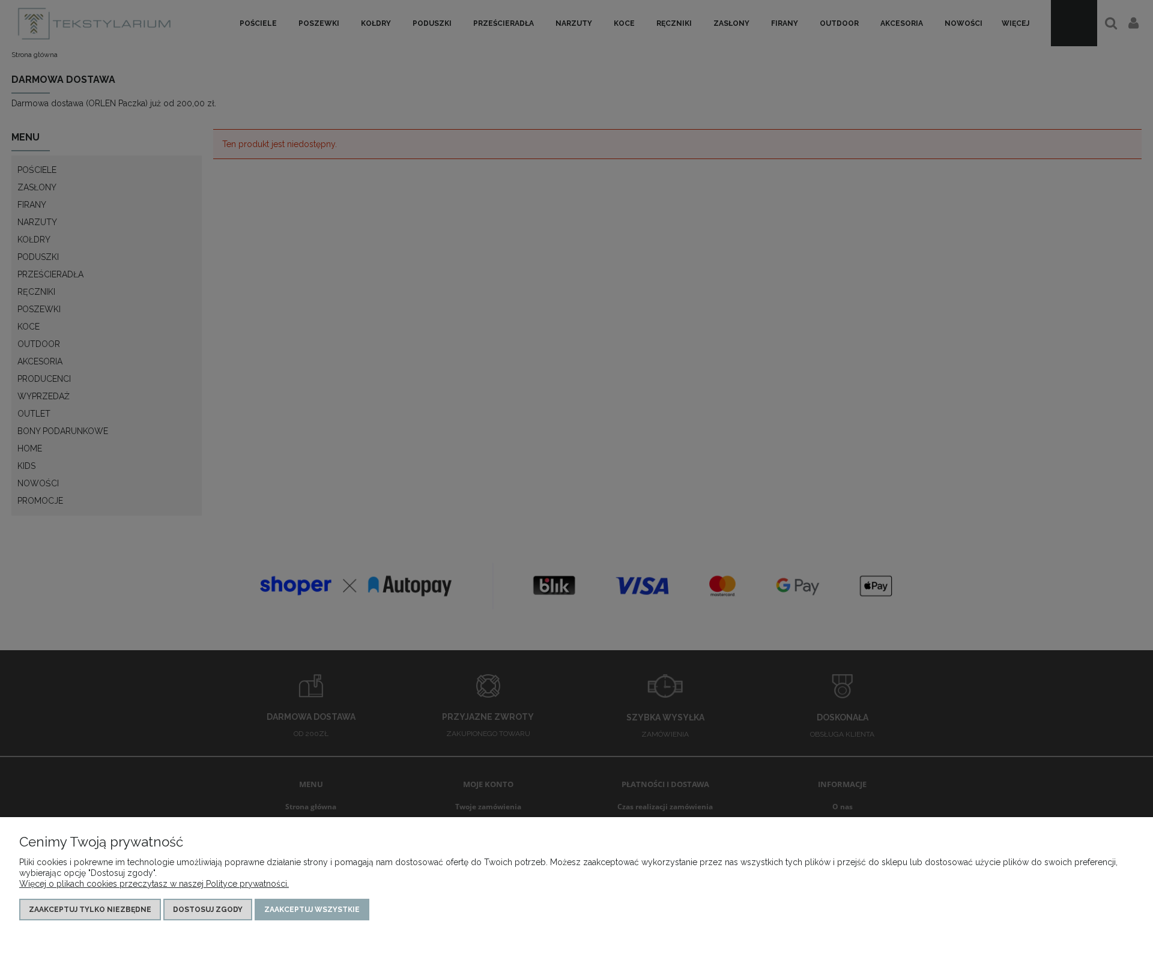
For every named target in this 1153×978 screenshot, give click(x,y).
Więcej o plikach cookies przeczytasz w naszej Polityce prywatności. (154, 884)
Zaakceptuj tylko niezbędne (90, 909)
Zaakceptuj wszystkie (312, 909)
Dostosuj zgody (208, 909)
